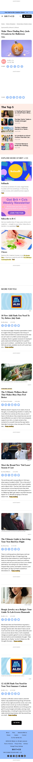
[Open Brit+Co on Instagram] (14, 756)
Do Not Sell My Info (16, 737)
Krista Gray (6, 546)
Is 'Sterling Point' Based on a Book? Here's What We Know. (22, 112)
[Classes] (16, 239)
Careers (16, 735)
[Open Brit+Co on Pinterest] (11, 756)
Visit (2, 193)
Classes (4, 252)
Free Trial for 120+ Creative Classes (15, 12)
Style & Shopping (10, 24)
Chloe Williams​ (6, 471)
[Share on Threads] (22, 66)
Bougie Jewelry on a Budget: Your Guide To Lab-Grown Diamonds (16, 610)
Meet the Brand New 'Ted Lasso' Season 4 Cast (16, 466)
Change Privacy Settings (16, 746)
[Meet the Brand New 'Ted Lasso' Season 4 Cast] (16, 451)
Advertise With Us (22, 732)
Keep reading (9, 347)
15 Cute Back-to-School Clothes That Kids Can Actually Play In (22, 136)
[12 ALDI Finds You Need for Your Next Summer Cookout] (16, 666)
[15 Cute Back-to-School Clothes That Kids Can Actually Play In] (7, 138)
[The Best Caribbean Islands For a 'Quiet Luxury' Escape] (7, 130)
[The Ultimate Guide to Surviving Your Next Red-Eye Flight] (16, 521)
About (7, 732)
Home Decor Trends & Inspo (24, 24)
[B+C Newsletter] (16, 206)
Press (13, 732)
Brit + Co (11, 60)
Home (3, 24)
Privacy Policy (18, 743)
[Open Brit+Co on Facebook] (8, 756)
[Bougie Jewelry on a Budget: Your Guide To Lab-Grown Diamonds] (16, 596)
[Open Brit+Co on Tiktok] (22, 756)
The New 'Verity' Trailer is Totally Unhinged (23, 120)
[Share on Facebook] (7, 66)
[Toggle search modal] (20, 16)
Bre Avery (5, 322)
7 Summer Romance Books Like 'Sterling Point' (21, 144)
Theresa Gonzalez (7, 401)
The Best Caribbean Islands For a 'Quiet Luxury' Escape (21, 128)
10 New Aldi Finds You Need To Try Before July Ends (15, 316)
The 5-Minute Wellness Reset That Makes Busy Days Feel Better (14, 395)
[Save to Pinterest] (11, 66)
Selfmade (5, 183)
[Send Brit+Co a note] (25, 756)
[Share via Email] (18, 66)
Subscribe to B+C (8, 218)
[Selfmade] (16, 171)
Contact (24, 735)
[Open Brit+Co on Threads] (19, 756)
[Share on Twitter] (15, 66)
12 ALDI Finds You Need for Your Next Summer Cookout (14, 684)
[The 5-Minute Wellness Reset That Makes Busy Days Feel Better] (16, 372)
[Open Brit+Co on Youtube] (17, 756)
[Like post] (23, 97)
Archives (26, 743)
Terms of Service (8, 743)
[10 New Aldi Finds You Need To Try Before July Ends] (16, 301)
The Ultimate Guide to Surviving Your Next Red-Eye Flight (16, 540)
